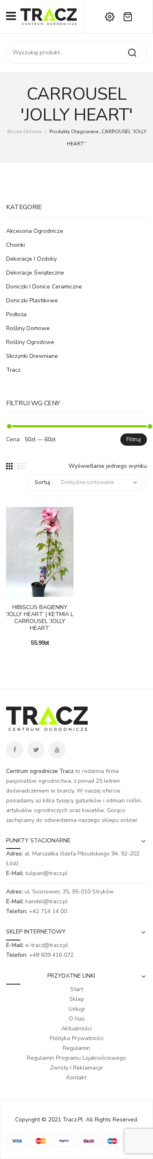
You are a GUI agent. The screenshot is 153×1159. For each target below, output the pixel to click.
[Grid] (9, 466)
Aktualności (76, 1028)
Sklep (76, 999)
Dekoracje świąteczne (35, 273)
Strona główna (24, 131)
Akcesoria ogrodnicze (34, 231)
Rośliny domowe (28, 328)
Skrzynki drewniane (32, 356)
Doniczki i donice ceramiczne (44, 286)
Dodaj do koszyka (12, 593)
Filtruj (133, 439)
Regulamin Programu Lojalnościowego (76, 1058)
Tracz (13, 370)
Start (76, 989)
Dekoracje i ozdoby (31, 259)
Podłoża (16, 314)
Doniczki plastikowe (32, 300)
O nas (77, 1019)
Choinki (15, 245)
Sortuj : (44, 482)
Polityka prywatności (77, 1038)
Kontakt (76, 1077)
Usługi (77, 1009)
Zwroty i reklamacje (76, 1068)
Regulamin (76, 1048)
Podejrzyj (24, 593)
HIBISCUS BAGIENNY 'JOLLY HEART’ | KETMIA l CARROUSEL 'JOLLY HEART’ (39, 618)
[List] (22, 466)
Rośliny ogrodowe (30, 342)
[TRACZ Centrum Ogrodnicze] (48, 16)
